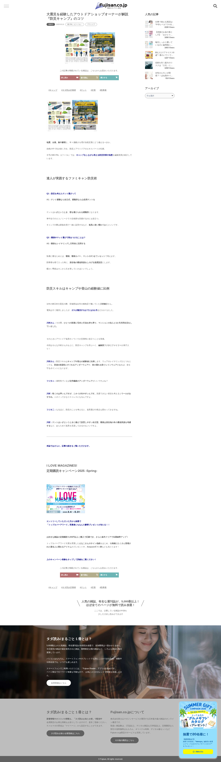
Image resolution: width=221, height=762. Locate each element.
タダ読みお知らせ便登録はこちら (65, 733)
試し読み (64, 78)
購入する (104, 78)
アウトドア (91, 24)
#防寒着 (103, 90)
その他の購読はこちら (124, 740)
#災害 (93, 90)
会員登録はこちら (58, 683)
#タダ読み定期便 (68, 90)
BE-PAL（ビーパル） (74, 24)
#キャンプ (53, 90)
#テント (83, 90)
